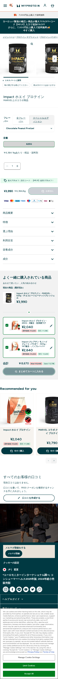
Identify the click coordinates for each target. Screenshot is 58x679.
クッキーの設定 (11, 563)
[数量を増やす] (17, 166)
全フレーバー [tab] (20, 120)
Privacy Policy (33, 652)
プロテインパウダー (49, 37)
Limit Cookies (29, 666)
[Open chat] (39, 589)
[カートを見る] (52, 5)
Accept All (29, 674)
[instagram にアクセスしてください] (5, 589)
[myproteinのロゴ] (28, 5)
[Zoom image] (32, 44)
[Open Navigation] (5, 5)
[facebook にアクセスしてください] (12, 589)
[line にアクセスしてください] (19, 589)
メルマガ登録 (14, 553)
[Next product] (54, 460)
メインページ (9, 37)
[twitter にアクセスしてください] (32, 589)
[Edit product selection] (51, 325)
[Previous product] (48, 460)
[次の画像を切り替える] (54, 58)
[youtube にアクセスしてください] (26, 589)
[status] (12, 166)
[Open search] (11, 5)
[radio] (29, 144)
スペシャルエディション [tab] (41, 120)
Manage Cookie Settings (29, 657)
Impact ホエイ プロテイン (16, 430)
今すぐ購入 (19, 451)
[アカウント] (45, 6)
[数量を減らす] (7, 166)
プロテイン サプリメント (27, 37)
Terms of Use (48, 652)
